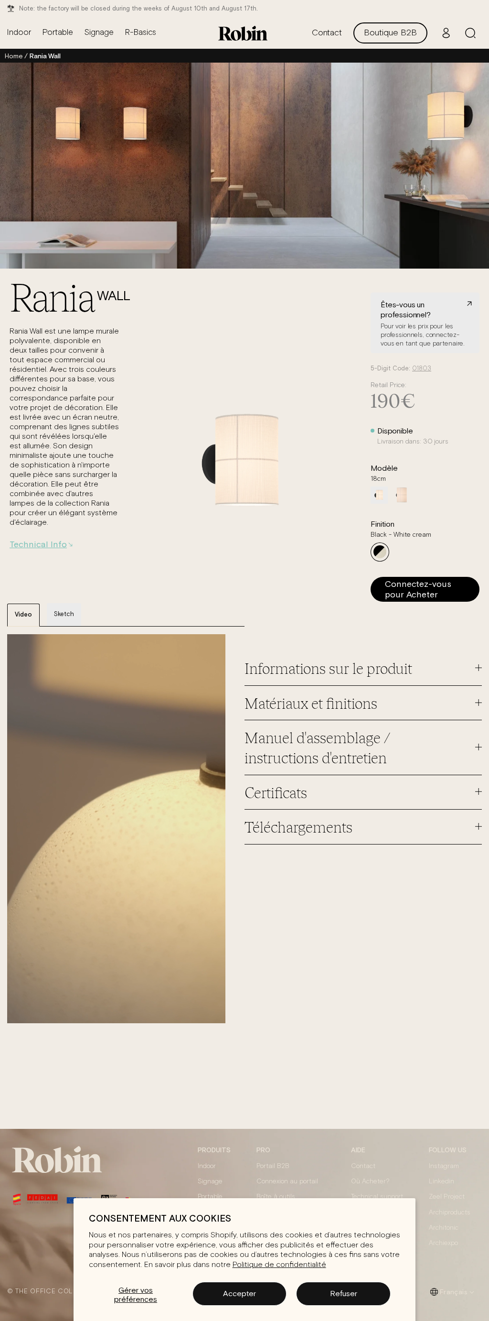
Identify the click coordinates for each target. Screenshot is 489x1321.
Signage (210, 1181)
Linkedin (441, 1181)
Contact (363, 1166)
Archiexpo (443, 1243)
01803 (421, 369)
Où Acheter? (370, 1181)
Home (13, 56)
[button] (470, 32)
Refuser (343, 1293)
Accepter (239, 1293)
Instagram (444, 1166)
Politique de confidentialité (279, 1264)
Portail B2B (272, 1166)
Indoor (207, 1166)
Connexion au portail (287, 1181)
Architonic (443, 1227)
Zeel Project (447, 1196)
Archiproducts (449, 1212)
